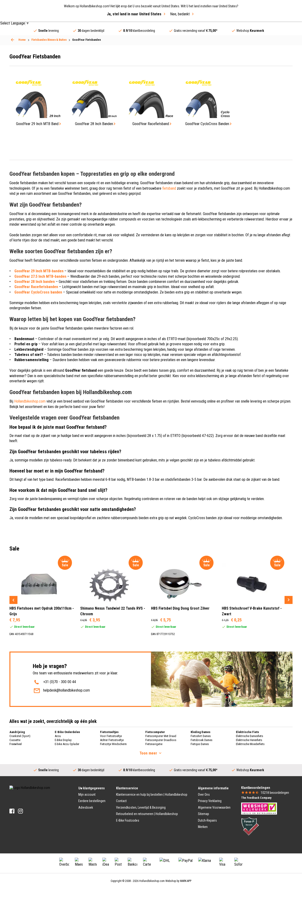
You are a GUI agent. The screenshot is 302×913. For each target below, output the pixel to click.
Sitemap (203, 814)
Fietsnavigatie (153, 744)
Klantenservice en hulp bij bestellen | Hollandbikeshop (151, 794)
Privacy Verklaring (210, 801)
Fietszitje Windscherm (113, 744)
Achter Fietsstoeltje (112, 740)
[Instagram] (20, 811)
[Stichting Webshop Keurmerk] (259, 808)
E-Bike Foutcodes (127, 820)
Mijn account (87, 794)
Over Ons (204, 794)
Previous (13, 600)
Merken (203, 827)
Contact (121, 801)
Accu (58, 736)
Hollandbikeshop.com (30, 401)
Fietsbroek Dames (201, 740)
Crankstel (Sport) (19, 736)
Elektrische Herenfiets (249, 740)
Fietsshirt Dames (201, 736)
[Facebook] (11, 811)
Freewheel (15, 744)
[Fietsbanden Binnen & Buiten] (12, 39)
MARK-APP (185, 881)
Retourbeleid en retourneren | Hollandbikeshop (147, 814)
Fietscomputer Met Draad (160, 736)
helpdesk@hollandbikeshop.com (66, 690)
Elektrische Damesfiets (249, 736)
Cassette (14, 740)
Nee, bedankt (180, 14)
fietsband (169, 188)
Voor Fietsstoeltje (111, 736)
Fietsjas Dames (200, 744)
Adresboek (85, 807)
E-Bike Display (63, 740)
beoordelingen (275, 793)
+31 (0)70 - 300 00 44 (59, 682)
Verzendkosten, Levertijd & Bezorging (141, 807)
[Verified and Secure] (250, 826)
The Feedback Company (256, 797)
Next (289, 600)
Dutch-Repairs (207, 820)
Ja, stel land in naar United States (134, 14)
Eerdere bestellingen (91, 801)
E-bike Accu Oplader (67, 744)
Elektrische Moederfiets (250, 744)
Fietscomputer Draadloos (160, 740)
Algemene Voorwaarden (214, 807)
